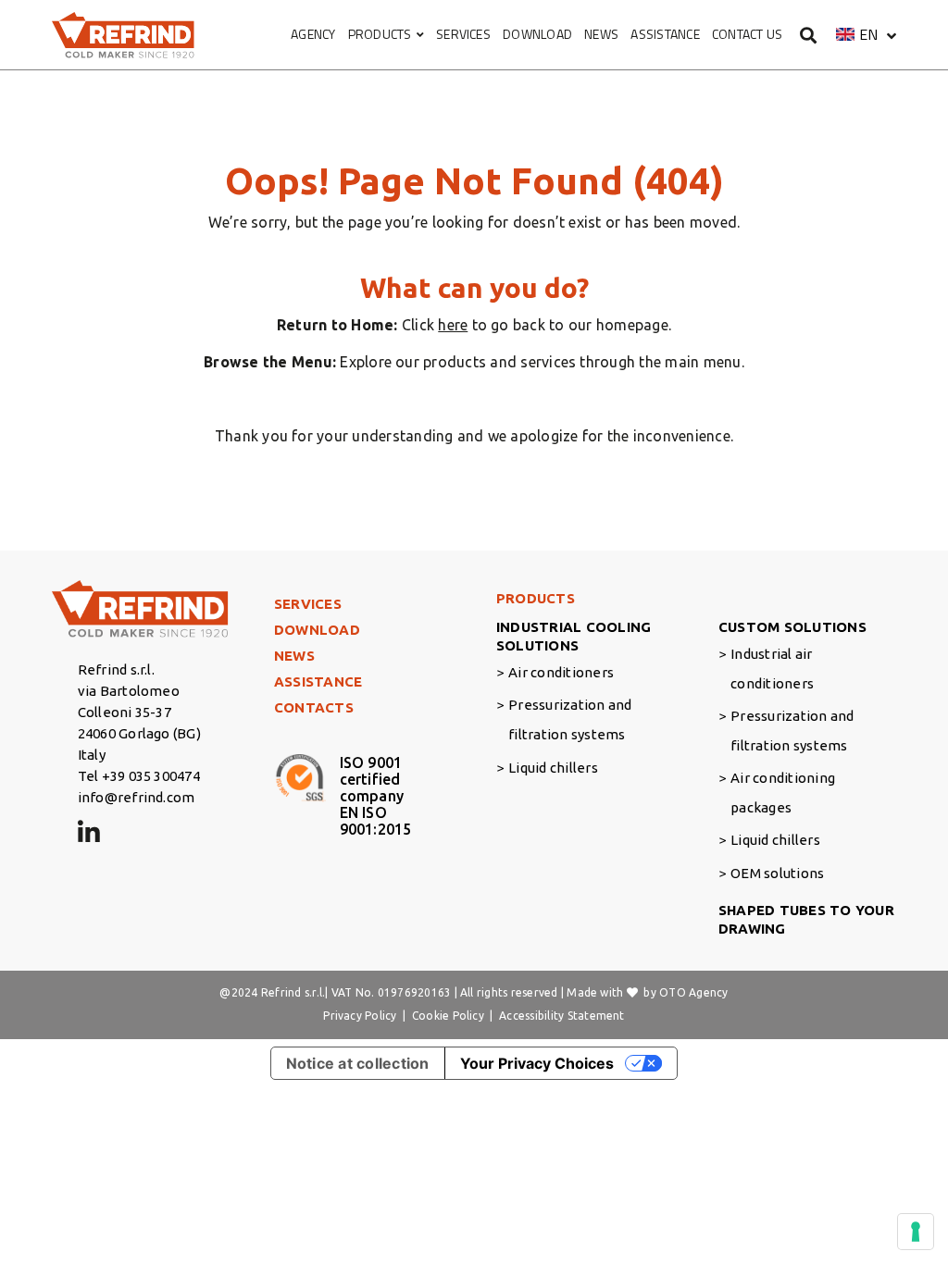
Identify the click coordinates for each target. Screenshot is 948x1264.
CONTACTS (314, 707)
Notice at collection (358, 1063)
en (868, 34)
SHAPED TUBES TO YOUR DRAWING (806, 919)
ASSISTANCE (664, 33)
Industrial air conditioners (772, 668)
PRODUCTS (380, 33)
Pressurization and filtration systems (569, 719)
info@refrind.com (136, 797)
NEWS (601, 33)
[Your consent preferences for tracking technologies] (915, 1231)
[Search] (808, 34)
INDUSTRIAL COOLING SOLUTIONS (573, 636)
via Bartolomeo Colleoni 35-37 (129, 701)
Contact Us (747, 33)
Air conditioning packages (782, 792)
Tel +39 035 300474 (139, 776)
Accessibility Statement (562, 1016)
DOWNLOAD (537, 33)
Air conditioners (561, 672)
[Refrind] (123, 35)
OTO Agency (693, 992)
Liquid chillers (553, 767)
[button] (866, 34)
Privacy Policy (359, 1016)
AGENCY (313, 33)
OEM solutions (777, 873)
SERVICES (463, 33)
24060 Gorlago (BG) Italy (139, 743)
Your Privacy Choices (537, 1063)
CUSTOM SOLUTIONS (792, 627)
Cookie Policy (448, 1016)
